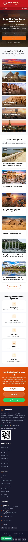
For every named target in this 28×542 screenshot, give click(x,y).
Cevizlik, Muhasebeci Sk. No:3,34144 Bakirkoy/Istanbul (10, 513)
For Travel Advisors (5, 497)
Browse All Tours (5, 466)
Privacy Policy (4, 488)
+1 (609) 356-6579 (7, 516)
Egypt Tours (4, 453)
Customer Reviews (5, 483)
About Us (3, 475)
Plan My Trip (13, 389)
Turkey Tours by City (6, 450)
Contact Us (14, 394)
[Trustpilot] (15, 528)
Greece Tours (4, 458)
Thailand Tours (5, 463)
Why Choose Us (5, 494)
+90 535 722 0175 (7, 520)
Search (14, 38)
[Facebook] (2, 528)
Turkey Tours (4, 447)
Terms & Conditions (6, 486)
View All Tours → (14, 286)
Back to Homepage (15, 42)
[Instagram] (5, 528)
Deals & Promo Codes (6, 480)
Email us (5, 524)
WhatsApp (15, 400)
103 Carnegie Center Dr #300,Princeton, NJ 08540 (10, 507)
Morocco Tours (5, 461)
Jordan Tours (4, 455)
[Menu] (22, 8)
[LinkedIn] (9, 528)
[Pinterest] (12, 528)
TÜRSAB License (5, 491)
